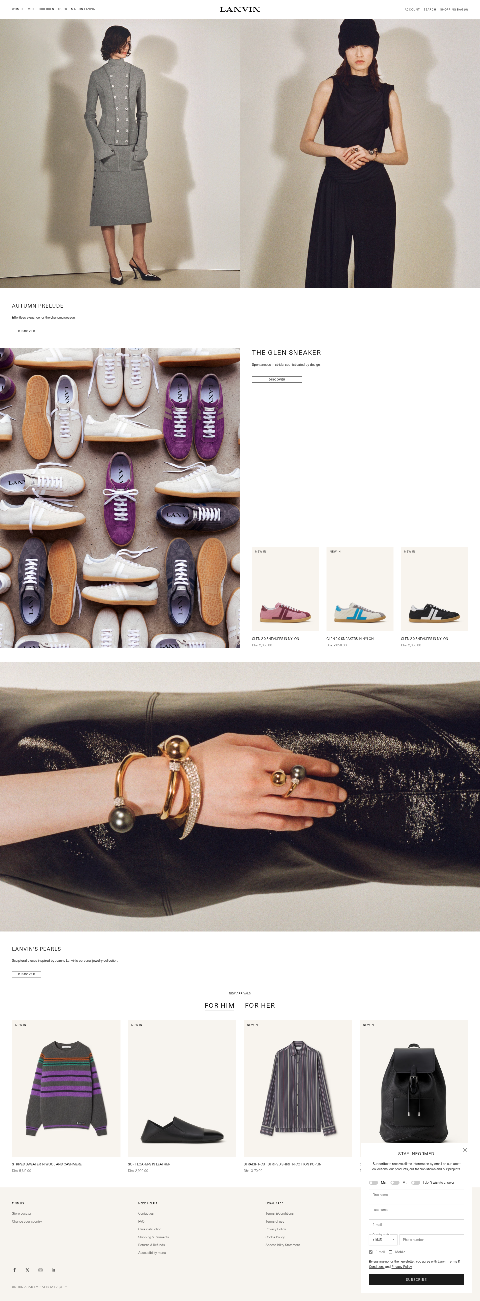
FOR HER (260, 1005)
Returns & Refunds (151, 1245)
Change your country (27, 1221)
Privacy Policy (402, 1267)
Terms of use (275, 1221)
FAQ (141, 1221)
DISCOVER (26, 331)
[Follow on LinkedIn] (53, 1270)
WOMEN (18, 9)
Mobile (400, 1252)
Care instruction (149, 1229)
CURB (62, 9)
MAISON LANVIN (83, 9)
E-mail (380, 1252)
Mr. (404, 1182)
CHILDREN (46, 9)
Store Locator (22, 1213)
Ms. (383, 1182)
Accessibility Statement (283, 1245)
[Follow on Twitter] (27, 1270)
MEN (31, 9)
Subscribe (416, 1280)
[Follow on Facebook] (14, 1270)
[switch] (373, 1183)
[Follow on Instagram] (40, 1270)
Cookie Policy (275, 1237)
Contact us (146, 1213)
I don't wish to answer (438, 1182)
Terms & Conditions (280, 1213)
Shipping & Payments (153, 1237)
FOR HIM (220, 1005)
